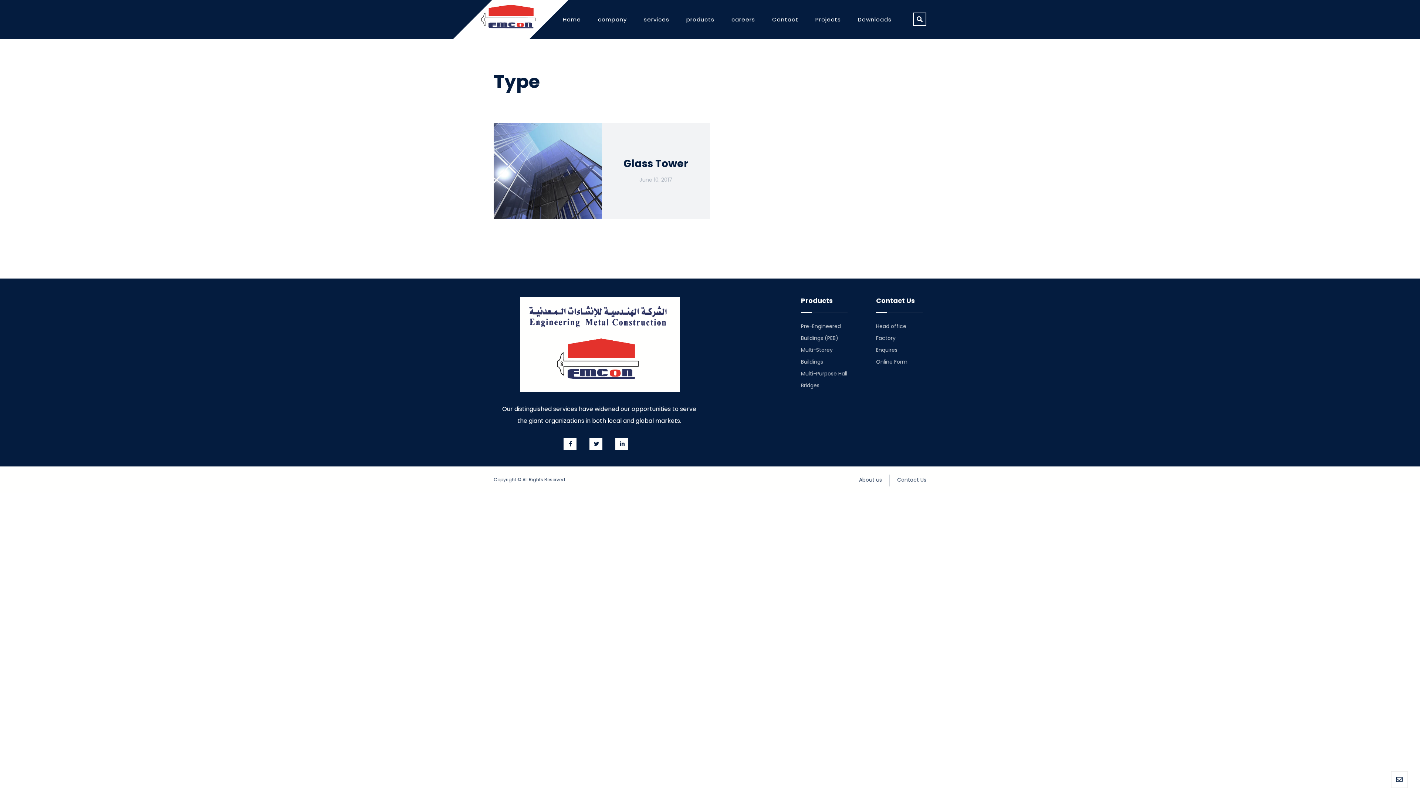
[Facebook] (570, 444)
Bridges (810, 385)
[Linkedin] (621, 444)
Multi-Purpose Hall (824, 373)
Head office (891, 326)
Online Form (891, 361)
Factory (886, 338)
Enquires (886, 350)
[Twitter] (595, 444)
